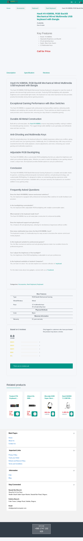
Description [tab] (11, 73)
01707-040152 (17, 413)
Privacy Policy (13, 455)
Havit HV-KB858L (35, 123)
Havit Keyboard (51, 8)
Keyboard (35, 8)
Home (8, 8)
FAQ (10, 475)
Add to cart (53, 413)
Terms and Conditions (15, 464)
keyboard (59, 263)
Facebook (50, 270)
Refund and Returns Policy (17, 461)
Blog (10, 478)
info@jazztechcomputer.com (17, 508)
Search (72, 2)
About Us (11, 441)
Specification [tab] (29, 73)
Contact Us (12, 443)
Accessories (20, 8)
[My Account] (76, 2)
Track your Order (14, 458)
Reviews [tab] (46, 73)
